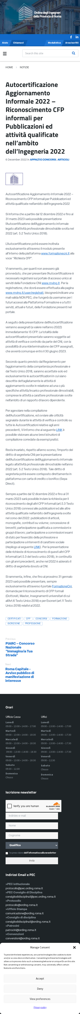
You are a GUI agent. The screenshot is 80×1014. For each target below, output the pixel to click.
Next (8, 664)
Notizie (24, 67)
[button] (74, 947)
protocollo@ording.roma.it (22, 905)
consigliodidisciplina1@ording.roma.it (28, 922)
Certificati (14, 619)
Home (9, 67)
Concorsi (41, 619)
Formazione (59, 619)
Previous (10, 639)
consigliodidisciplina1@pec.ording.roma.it (31, 897)
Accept (40, 978)
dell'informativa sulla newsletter (40, 853)
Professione (33, 624)
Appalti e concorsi (43, 159)
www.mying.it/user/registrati (24, 293)
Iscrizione (14, 624)
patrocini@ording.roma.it (21, 930)
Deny (40, 988)
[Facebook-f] (71, 37)
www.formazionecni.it (55, 253)
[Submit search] (73, 53)
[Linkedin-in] (77, 37)
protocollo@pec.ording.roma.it (24, 888)
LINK (59, 430)
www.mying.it (51, 283)
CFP (28, 619)
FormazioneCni (62, 586)
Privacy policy (40, 1008)
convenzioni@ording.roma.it (23, 938)
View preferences (40, 999)
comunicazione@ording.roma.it (25, 913)
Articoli (63, 159)
